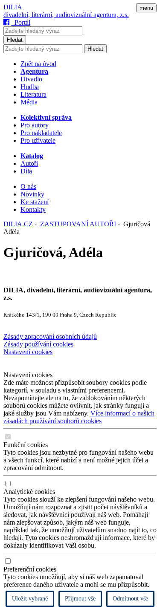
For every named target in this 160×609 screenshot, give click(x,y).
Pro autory (34, 125)
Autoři (29, 163)
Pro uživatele (37, 140)
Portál (20, 22)
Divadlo (31, 79)
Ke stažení (34, 201)
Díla (26, 171)
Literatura (33, 94)
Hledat (15, 40)
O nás (28, 186)
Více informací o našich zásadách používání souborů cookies (78, 417)
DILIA (12, 7)
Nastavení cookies (27, 351)
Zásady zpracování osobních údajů (50, 336)
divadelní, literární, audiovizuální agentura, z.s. (66, 14)
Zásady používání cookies (38, 344)
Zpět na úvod (38, 63)
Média (29, 102)
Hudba (29, 86)
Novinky (32, 194)
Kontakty (33, 209)
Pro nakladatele (41, 132)
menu (146, 8)
